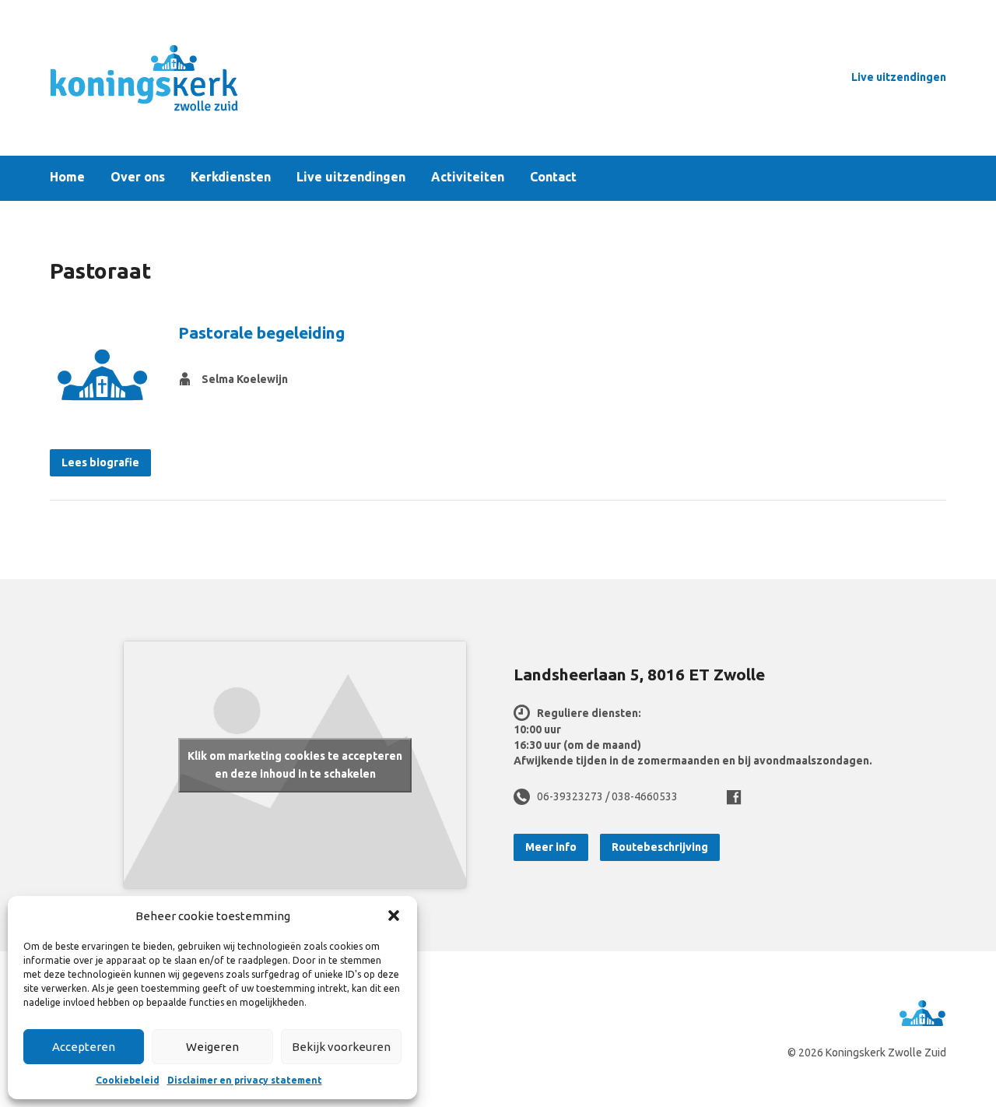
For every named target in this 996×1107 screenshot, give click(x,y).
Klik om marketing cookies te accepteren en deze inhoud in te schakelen (295, 765)
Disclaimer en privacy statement (244, 1080)
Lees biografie (100, 462)
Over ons (137, 177)
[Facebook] (734, 797)
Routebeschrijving (660, 847)
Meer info (551, 847)
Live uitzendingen (898, 77)
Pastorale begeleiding (261, 332)
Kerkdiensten (231, 177)
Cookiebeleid (128, 1080)
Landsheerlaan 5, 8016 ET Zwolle (639, 674)
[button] (394, 915)
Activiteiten (467, 177)
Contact (553, 177)
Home (67, 177)
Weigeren (212, 1046)
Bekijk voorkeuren (341, 1046)
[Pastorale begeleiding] (102, 373)
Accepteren (83, 1046)
